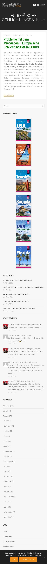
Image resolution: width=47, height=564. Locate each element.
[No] (44, 557)
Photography (7, 461)
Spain (6, 441)
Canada (5, 411)
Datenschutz (28, 559)
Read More (9, 95)
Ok (14, 559)
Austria (6, 421)
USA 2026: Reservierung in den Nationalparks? (19, 309)
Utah (5, 507)
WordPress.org (8, 547)
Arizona (6, 476)
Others (6, 436)
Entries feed (7, 536)
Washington (8, 512)
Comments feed (9, 541)
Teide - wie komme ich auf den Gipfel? (16, 301)
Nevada (7, 492)
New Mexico (8, 497)
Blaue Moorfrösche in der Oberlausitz (16, 294)
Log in (5, 531)
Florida (6, 487)
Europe (5, 416)
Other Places (7, 451)
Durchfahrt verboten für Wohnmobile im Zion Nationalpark (23, 287)
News (5, 446)
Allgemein (6, 406)
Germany (7, 426)
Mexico (6, 456)
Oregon (6, 502)
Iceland (6, 431)
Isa (31, 35)
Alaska (6, 471)
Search (34, 5)
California (7, 481)
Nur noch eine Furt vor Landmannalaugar (17, 280)
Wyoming (7, 517)
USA (4, 466)
